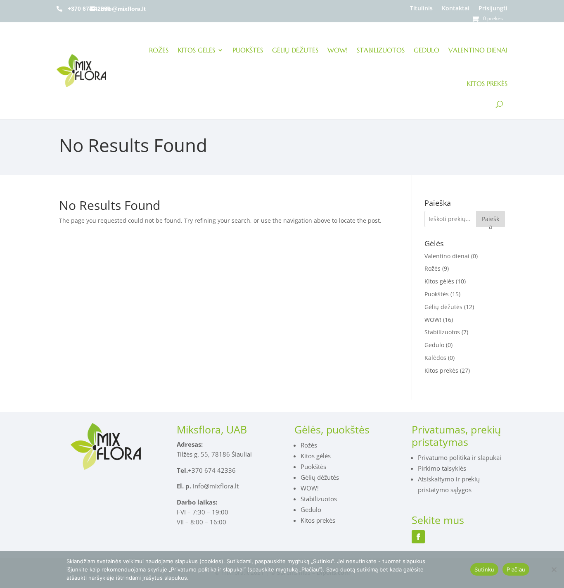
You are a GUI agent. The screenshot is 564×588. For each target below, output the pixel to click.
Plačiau (516, 569)
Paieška (490, 221)
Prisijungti (493, 8)
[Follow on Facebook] (418, 536)
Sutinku (484, 569)
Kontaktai (455, 8)
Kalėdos (435, 358)
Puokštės (247, 50)
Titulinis (421, 8)
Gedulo (426, 50)
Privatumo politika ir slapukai (459, 457)
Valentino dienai (477, 50)
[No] (554, 569)
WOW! (337, 50)
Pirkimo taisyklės (442, 468)
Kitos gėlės (196, 50)
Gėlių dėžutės (295, 50)
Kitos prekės (487, 83)
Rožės (158, 50)
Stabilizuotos (381, 50)
